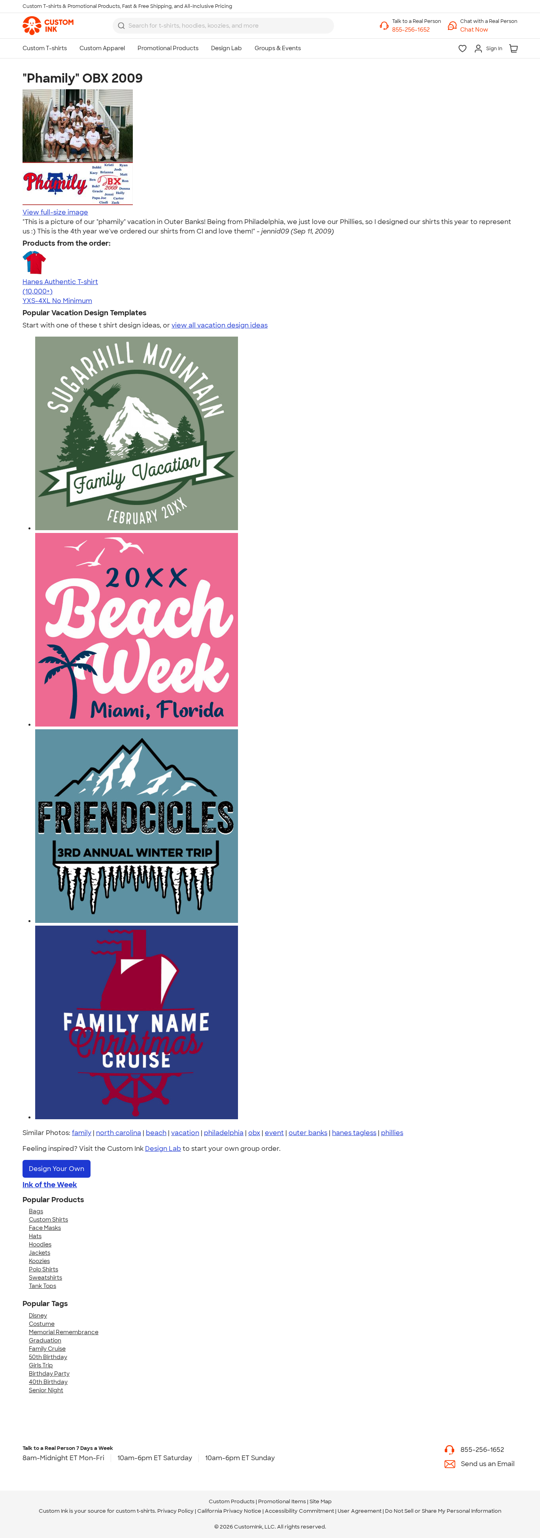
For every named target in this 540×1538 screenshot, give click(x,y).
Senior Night (46, 1390)
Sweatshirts (45, 1277)
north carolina (118, 1133)
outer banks (308, 1133)
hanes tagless (354, 1133)
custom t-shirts (135, 1511)
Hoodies (40, 1244)
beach (156, 1133)
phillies (392, 1133)
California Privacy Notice (229, 1511)
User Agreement (359, 1511)
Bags (36, 1211)
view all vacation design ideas (220, 325)
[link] (48, 25)
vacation (185, 1133)
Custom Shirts (48, 1219)
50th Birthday (48, 1357)
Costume (42, 1323)
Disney (38, 1315)
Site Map (321, 1501)
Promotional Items (282, 1501)
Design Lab (163, 1149)
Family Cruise (47, 1348)
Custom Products (232, 1501)
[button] (488, 30)
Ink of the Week (50, 1185)
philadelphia (224, 1133)
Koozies (39, 1261)
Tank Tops (42, 1286)
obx (254, 1133)
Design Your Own (56, 1169)
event (274, 1133)
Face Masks (45, 1227)
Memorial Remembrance (63, 1332)
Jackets (39, 1252)
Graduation (45, 1340)
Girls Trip (41, 1365)
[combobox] (223, 26)
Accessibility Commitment (299, 1511)
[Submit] (121, 26)
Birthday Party (49, 1373)
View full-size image (55, 212)
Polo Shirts (43, 1269)
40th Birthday (48, 1382)
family (81, 1133)
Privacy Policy (175, 1511)
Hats (35, 1236)
